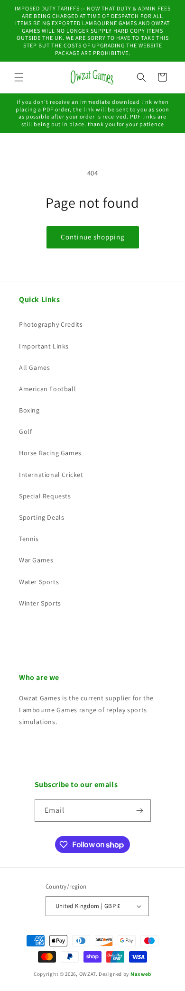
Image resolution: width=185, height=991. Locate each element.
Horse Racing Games (50, 453)
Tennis (29, 538)
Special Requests (45, 496)
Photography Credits (51, 324)
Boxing (29, 410)
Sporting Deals (41, 517)
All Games (34, 367)
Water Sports (39, 582)
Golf (25, 431)
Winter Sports (40, 603)
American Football (47, 389)
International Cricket (51, 474)
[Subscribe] (140, 810)
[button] (19, 77)
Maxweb (140, 974)
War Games (36, 560)
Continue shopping (93, 236)
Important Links (44, 346)
